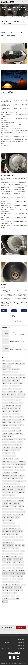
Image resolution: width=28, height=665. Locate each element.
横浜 (13, 405)
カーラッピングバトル (21, 439)
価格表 (8, 377)
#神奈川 (20, 321)
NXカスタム (10, 444)
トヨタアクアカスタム (20, 489)
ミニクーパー (4, 430)
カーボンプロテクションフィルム (8, 545)
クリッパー (16, 383)
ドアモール (9, 419)
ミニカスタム (4, 433)
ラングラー (21, 537)
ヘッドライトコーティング (14, 450)
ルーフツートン (15, 492)
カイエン (16, 402)
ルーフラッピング (12, 430)
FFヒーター (4, 380)
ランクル (14, 481)
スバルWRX (16, 458)
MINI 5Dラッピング (17, 503)
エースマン (4, 548)
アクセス (16, 363)
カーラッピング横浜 (5, 461)
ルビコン (17, 534)
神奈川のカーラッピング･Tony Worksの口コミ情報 (10, 374)
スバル (17, 573)
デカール (16, 548)
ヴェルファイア (15, 559)
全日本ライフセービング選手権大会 (16, 576)
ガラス (24, 394)
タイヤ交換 (14, 531)
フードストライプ (11, 548)
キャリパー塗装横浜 (5, 475)
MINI (23, 545)
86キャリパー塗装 (14, 475)
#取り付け (15, 321)
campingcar (23, 584)
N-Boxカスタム (10, 436)
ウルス (20, 587)
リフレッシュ (4, 388)
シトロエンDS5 (21, 506)
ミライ (16, 419)
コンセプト (23, 374)
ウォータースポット (5, 397)
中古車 (12, 556)
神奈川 (3, 360)
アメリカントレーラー (16, 584)
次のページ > (24, 310)
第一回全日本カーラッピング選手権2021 (9, 439)
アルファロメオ (5, 503)
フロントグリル (12, 537)
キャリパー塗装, (20, 500)
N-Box (21, 433)
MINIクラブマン (22, 492)
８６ (16, 545)
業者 (24, 397)
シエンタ (19, 388)
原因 (20, 447)
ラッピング (11, 402)
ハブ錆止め (4, 436)
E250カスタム (11, 433)
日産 (21, 590)
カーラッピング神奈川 (17, 444)
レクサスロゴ (8, 405)
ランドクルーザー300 (19, 478)
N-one (20, 411)
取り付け (9, 380)
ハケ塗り (12, 517)
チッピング (22, 551)
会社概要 (3, 377)
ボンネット (13, 377)
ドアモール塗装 (5, 416)
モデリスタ (4, 570)
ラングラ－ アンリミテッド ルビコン (9, 500)
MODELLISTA (4, 573)
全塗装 (8, 517)
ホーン (8, 394)
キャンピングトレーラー (6, 584)
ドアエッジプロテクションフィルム (8, 542)
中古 (12, 388)
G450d (16, 556)
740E (13, 453)
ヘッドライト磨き (5, 450)
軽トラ (11, 383)
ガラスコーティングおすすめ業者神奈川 (18, 464)
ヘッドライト (9, 559)
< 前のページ (4, 310)
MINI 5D (12, 509)
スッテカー (17, 433)
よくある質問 (22, 363)
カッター (13, 562)
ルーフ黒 (18, 422)
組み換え (3, 534)
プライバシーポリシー (17, 360)
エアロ (9, 570)
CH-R (19, 425)
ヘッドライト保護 (11, 478)
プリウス (13, 422)
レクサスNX (4, 444)
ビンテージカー (5, 528)
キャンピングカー (5, 506)
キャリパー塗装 (19, 377)
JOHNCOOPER (17, 598)
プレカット (20, 556)
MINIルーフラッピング (21, 486)
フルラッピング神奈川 (6, 447)
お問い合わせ (4, 363)
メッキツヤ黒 (18, 430)
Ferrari (3, 556)
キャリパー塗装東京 (15, 472)
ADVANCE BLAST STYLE (20, 570)
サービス (8, 366)
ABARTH (7, 556)
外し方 (3, 405)
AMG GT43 (18, 517)
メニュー (3, 366)
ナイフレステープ (20, 562)
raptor (6, 587)
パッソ (23, 425)
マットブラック (5, 402)
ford (3, 587)
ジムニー (3, 514)
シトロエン (4, 383)
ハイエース (11, 587)
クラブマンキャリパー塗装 (6, 495)
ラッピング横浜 (5, 425)
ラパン (9, 411)
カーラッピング (9, 360)
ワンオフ (3, 559)
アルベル (3, 562)
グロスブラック (5, 537)
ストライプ (15, 425)
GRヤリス (4, 394)
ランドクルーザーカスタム (6, 481)
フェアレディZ (16, 590)
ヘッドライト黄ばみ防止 (6, 531)
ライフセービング (5, 576)
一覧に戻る (14, 310)
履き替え (8, 534)
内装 (15, 388)
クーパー (10, 590)
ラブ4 (10, 425)
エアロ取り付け (11, 573)
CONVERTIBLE (5, 601)
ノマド (12, 598)
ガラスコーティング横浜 (6, 467)
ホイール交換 (20, 531)
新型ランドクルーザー (21, 481)
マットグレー (16, 551)
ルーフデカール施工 (5, 509)
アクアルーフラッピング (6, 492)
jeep (16, 537)
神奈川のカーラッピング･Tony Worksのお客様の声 (10, 369)
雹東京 (20, 419)
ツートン (3, 391)
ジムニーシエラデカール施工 (18, 514)
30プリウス (4, 411)
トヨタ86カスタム (21, 475)
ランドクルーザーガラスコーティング (8, 486)
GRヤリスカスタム (5, 408)
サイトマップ (21, 648)
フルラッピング (18, 405)
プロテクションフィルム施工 (7, 520)
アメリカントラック (5, 598)
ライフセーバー (22, 573)
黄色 (24, 377)
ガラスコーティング (14, 461)
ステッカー (19, 394)
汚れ (21, 391)
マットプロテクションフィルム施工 (8, 523)
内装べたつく (21, 416)
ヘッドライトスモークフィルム (7, 458)
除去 (11, 397)
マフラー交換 (9, 514)
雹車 (23, 419)
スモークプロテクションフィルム (15, 528)
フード (19, 545)
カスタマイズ (13, 394)
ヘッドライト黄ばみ (15, 447)
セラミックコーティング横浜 (17, 467)
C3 (8, 383)
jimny (12, 551)
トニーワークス (11, 363)
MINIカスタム (12, 489)
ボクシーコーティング (6, 464)
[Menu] (25, 1)
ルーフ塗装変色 (14, 411)
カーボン (3, 419)
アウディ (15, 391)
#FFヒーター (8, 321)
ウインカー (9, 562)
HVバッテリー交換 (13, 408)
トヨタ (21, 559)
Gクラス (14, 380)
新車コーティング (22, 461)
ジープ (13, 534)
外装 (9, 388)
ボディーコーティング (17, 397)
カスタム (18, 380)
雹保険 (10, 422)
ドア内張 (20, 402)
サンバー (3, 517)
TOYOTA (15, 587)
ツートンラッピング (18, 509)
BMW (10, 416)
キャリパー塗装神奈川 (6, 472)
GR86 (14, 495)
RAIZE (13, 570)
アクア (19, 408)
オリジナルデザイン (5, 551)
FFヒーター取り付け (13, 506)
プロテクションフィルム (6, 453)
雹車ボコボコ (4, 422)
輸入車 (16, 416)
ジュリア (10, 503)
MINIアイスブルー (5, 489)
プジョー (21, 383)
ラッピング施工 (9, 391)
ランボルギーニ (5, 590)
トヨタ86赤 (4, 478)
